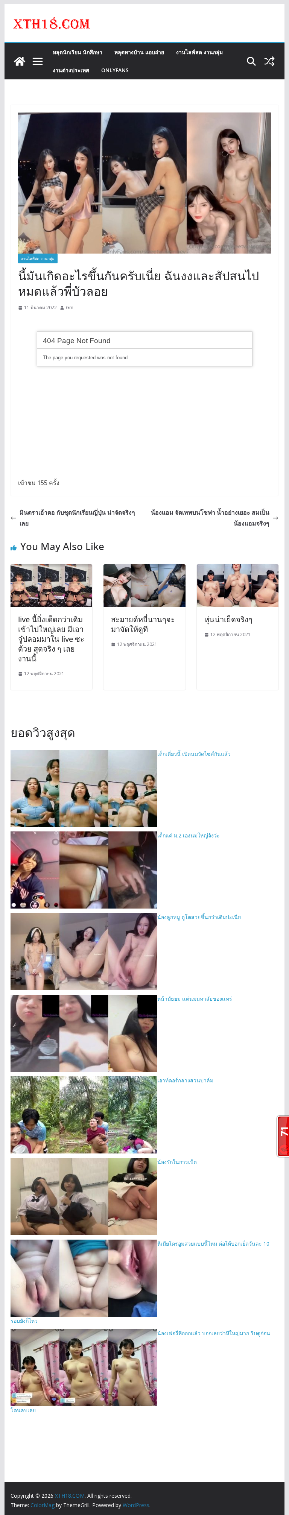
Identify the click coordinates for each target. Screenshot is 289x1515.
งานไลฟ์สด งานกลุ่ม (199, 52)
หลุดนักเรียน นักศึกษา (77, 52)
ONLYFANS (115, 70)
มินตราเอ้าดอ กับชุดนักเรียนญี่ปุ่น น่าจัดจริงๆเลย (77, 517)
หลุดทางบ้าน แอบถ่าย (139, 52)
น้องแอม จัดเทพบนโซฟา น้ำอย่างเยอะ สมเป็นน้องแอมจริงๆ (210, 517)
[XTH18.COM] (20, 61)
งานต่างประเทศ (71, 70)
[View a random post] (269, 61)
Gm (69, 307)
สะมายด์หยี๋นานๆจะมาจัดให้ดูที (143, 624)
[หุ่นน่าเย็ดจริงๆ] (238, 569)
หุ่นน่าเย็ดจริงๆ (228, 619)
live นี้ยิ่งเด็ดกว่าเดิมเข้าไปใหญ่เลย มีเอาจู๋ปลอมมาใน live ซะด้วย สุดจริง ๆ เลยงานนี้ (51, 639)
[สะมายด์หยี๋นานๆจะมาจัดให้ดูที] (144, 569)
